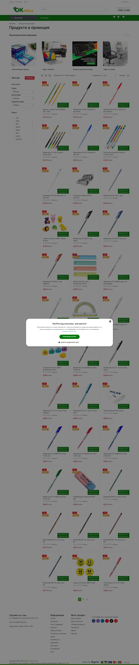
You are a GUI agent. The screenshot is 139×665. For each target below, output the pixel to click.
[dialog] (69, 332)
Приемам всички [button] (69, 337)
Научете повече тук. (69, 331)
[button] (69, 342)
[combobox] (110, 321)
